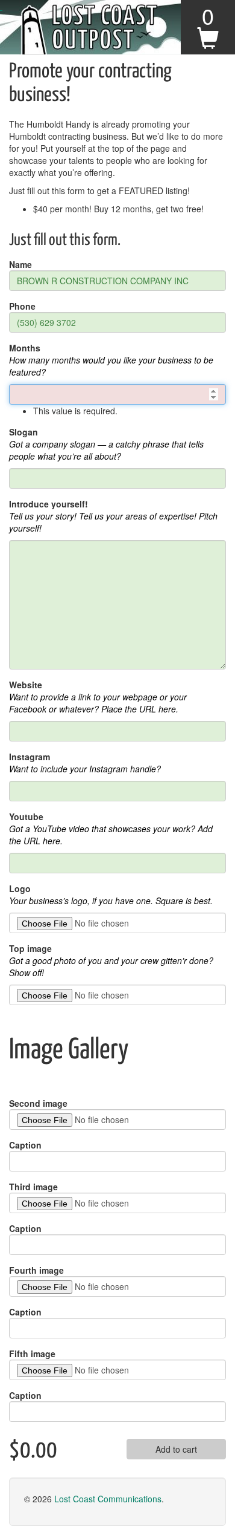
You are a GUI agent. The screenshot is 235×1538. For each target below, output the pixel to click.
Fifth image (32, 1353)
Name (20, 264)
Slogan (23, 432)
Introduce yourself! (48, 504)
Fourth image (36, 1270)
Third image (33, 1187)
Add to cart (176, 1449)
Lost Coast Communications (107, 1499)
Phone (22, 306)
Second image (38, 1103)
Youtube (26, 816)
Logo (20, 888)
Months (24, 348)
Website (25, 685)
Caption (25, 1145)
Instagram (29, 757)
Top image (30, 948)
